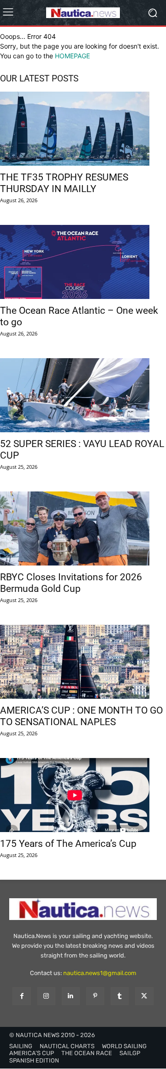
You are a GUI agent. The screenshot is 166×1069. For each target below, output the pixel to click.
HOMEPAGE (72, 56)
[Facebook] (21, 996)
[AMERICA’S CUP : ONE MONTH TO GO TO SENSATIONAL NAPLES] (83, 662)
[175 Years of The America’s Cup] (83, 795)
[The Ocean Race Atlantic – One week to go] (83, 262)
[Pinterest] (95, 996)
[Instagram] (46, 996)
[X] (144, 996)
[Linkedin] (71, 996)
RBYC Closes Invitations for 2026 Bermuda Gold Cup (71, 583)
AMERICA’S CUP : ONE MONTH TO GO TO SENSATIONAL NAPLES (81, 716)
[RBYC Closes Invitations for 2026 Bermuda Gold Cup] (83, 528)
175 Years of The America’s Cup (68, 843)
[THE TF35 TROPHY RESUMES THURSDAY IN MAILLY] (83, 129)
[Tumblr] (120, 996)
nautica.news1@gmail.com (99, 973)
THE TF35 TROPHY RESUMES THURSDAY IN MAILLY (64, 183)
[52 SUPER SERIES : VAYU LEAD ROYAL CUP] (83, 395)
